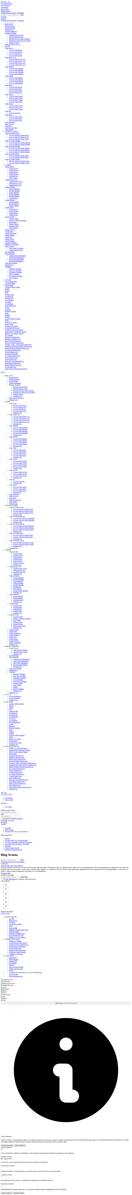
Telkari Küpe (13, 213)
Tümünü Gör (17, 396)
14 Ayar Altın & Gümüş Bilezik (19, 148)
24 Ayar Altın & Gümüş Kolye (19, 139)
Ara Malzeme (9, 300)
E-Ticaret (61, 1003)
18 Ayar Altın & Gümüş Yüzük (19, 161)
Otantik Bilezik (14, 206)
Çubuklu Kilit (9, 295)
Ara (22, 15)
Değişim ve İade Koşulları (17, 952)
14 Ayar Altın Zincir (15, 117)
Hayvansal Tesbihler (15, 276)
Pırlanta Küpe (9, 29)
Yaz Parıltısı (9, 335)
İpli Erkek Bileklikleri (16, 261)
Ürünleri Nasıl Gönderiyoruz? (19, 945)
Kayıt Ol (11, 820)
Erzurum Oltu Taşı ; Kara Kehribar (16, 840)
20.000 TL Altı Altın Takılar (14, 330)
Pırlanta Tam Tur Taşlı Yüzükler (19, 39)
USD (5, 5)
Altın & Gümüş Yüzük (12, 159)
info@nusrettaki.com (16, 976)
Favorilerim (4, 7)
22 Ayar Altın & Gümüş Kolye (19, 137)
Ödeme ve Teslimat (15, 941)
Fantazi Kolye (13, 176)
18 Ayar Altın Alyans (16, 107)
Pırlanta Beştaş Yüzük (16, 37)
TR (4, 3)
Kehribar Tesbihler (15, 269)
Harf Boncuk (9, 298)
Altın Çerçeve (9, 124)
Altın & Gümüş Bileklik (13, 141)
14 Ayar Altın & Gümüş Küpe (19, 157)
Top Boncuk (9, 296)
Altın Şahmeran (10, 122)
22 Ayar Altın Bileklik (16, 72)
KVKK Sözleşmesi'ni (10, 879)
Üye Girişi (8, 807)
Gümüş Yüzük (9, 217)
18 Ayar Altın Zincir (15, 120)
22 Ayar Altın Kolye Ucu (17, 63)
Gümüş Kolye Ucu (11, 180)
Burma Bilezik (14, 204)
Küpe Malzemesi (10, 306)
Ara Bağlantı (9, 304)
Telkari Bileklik (14, 194)
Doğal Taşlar (9, 324)
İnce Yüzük (13, 222)
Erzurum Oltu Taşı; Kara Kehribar (12, 866)
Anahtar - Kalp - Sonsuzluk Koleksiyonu (18, 345)
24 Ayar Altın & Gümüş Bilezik (19, 152)
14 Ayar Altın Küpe (15, 87)
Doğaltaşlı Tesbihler (15, 272)
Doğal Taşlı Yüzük (19, 626)
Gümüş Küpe (9, 207)
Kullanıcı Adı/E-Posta (8, 810)
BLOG (11, 971)
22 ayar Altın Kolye (15, 54)
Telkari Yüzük (13, 224)
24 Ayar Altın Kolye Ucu (17, 65)
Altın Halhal (9, 130)
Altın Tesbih (17, 685)
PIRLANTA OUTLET (12, 44)
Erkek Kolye (9, 265)
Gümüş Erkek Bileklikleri (17, 256)
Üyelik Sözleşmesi (15, 948)
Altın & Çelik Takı (11, 128)
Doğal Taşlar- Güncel (12, 848)
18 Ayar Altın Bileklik (16, 70)
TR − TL (6, 2)
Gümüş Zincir (9, 239)
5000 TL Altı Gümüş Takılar (14, 333)
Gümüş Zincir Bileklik (20, 591)
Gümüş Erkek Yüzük (16, 250)
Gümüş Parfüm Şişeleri (12, 287)
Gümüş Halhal (9, 235)
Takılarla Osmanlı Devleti (13, 850)
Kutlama (8, 846)
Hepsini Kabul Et (20, 1145)
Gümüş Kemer (10, 241)
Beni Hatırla (7, 818)
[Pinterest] (7, 900)
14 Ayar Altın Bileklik (16, 68)
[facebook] (7, 887)
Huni (6, 313)
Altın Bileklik (9, 67)
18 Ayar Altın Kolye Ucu (17, 61)
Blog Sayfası (9, 830)
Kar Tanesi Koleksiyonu (13, 350)
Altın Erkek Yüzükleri (16, 248)
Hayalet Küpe (13, 211)
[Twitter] (7, 892)
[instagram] (7, 896)
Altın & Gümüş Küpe (12, 154)
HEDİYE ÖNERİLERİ (17, 934)
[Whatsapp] (7, 908)
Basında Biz (13, 961)
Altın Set (8, 111)
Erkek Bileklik (9, 254)
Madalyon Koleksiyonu (12, 339)
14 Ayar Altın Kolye (15, 50)
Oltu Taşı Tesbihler (15, 270)
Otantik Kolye (13, 174)
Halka (7, 320)
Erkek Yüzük (9, 246)
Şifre (2, 814)
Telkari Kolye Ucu (15, 183)
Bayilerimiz (13, 963)
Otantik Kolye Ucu (15, 185)
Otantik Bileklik (14, 196)
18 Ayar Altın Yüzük (16, 98)
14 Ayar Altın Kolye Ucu (17, 59)
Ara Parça (8, 302)
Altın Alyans (9, 104)
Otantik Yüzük (14, 226)
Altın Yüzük (9, 94)
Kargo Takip (5, 9)
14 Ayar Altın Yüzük (16, 96)
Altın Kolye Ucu (10, 57)
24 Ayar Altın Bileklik (16, 74)
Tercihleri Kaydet (19, 1193)
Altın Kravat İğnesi (11, 263)
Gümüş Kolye (9, 167)
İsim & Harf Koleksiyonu (13, 341)
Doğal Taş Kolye (18, 563)
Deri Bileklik (17, 589)
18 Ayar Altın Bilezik (16, 80)
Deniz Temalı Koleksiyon (13, 365)
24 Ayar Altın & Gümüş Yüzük (19, 163)
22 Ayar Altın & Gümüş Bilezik (19, 150)
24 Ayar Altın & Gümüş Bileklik (19, 144)
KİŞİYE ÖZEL (14, 932)
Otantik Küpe (13, 215)
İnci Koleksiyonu (10, 367)
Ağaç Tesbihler (14, 274)
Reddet (126, 1140)
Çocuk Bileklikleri (11, 282)
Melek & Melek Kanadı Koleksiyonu (17, 348)
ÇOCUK (8, 280)
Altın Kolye (9, 48)
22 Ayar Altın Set (14, 113)
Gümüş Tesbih (18, 683)
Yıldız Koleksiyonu (11, 358)
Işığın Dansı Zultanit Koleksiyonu (16, 369)
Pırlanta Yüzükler (10, 33)
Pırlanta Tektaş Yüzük (16, 35)
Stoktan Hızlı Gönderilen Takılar (15, 332)
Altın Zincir (9, 115)
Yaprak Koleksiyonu (11, 354)
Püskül (7, 289)
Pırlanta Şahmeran (11, 31)
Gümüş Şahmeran (11, 233)
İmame (7, 291)
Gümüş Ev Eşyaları (11, 326)
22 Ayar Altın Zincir (15, 118)
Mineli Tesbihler (18, 689)
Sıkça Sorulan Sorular (16, 967)
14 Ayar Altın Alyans (16, 105)
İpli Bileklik (17, 587)
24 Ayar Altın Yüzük (16, 102)
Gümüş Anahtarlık (11, 243)
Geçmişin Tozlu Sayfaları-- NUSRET (17, 844)
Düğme (7, 317)
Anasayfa (8, 828)
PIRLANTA (9, 24)
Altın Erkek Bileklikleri (16, 257)
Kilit (6, 293)
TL (2, 5)
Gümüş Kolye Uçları (16, 181)
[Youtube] (7, 904)
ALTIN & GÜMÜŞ (11, 131)
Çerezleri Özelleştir (7, 1145)
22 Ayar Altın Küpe (15, 91)
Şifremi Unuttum (17, 818)
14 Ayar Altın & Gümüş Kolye (19, 135)
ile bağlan (4, 822)
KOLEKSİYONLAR (12, 328)
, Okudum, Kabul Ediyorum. (19, 879)
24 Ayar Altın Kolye (15, 55)
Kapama (7, 309)
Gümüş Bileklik (10, 187)
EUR (8, 5)
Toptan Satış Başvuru (16, 969)
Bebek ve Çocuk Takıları (17, 937)
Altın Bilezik (9, 76)
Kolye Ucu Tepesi (11, 322)
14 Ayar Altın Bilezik (16, 78)
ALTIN (7, 46)
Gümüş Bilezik (10, 200)
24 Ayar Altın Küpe (15, 92)
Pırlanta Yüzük (14, 42)
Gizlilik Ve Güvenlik (16, 954)
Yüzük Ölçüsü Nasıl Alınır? (18, 943)
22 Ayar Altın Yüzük (16, 100)
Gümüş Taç (8, 237)
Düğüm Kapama (10, 311)
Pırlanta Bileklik (10, 28)
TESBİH (8, 267)
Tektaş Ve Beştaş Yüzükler (18, 220)
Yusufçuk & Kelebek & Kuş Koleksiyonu (18, 346)
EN (11, 3)
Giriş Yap (4, 820)
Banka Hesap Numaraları (17, 946)
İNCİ (10, 926)
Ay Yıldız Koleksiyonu (12, 356)
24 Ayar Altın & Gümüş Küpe (19, 156)
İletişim (11, 965)
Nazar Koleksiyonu (11, 352)
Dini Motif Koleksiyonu (13, 363)
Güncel (7, 838)
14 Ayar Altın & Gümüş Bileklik (19, 143)
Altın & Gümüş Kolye (12, 133)
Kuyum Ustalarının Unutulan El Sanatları (18, 842)
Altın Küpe (8, 85)
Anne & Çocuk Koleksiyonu (14, 361)
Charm (7, 307)
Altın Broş (8, 126)
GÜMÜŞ (8, 165)
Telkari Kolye (13, 172)
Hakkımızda (13, 958)
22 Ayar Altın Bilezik (16, 81)
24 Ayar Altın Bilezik (16, 83)
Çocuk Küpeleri (10, 283)
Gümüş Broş (9, 231)
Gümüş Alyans (10, 230)
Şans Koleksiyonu (11, 359)
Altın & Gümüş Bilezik (12, 146)
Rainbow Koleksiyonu (12, 337)
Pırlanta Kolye (9, 26)
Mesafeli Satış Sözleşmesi (17, 950)
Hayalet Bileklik (14, 191)
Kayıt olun (24, 877)
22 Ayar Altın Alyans (16, 109)
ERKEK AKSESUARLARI (18, 930)
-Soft (57, 1003)
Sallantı (7, 315)
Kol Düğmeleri (10, 252)
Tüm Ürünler (13, 178)
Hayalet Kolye (14, 170)
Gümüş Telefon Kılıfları (13, 319)
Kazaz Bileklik (14, 193)
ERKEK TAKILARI (12, 244)
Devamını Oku (6, 873)
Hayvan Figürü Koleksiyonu (14, 343)
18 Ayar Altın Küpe (15, 89)
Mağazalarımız (5, 11)
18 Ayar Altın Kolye (15, 52)
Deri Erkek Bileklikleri (16, 259)
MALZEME (9, 285)
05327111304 (5, 913)
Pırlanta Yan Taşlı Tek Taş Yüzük (20, 41)
